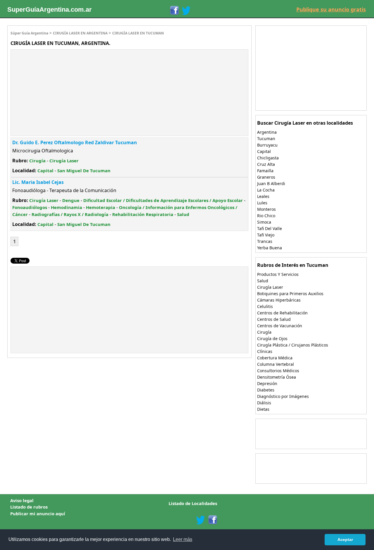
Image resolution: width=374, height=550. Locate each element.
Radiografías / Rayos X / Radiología (70, 214)
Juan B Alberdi (271, 183)
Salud (183, 214)
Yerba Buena (269, 247)
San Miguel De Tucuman (83, 170)
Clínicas (264, 351)
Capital (45, 170)
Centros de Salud (274, 319)
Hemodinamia (66, 207)
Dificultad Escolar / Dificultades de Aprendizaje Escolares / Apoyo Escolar (163, 200)
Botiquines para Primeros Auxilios (290, 293)
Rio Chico (266, 215)
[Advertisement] (60, 92)
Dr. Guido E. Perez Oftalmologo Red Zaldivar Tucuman (74, 142)
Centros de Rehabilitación (282, 313)
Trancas (264, 241)
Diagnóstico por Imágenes (283, 396)
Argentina (267, 132)
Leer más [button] (182, 539)
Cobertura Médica (274, 358)
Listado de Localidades (193, 503)
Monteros (266, 209)
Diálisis (264, 402)
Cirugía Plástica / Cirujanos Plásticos (292, 345)
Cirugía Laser (64, 160)
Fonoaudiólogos (29, 207)
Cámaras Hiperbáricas (279, 300)
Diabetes (265, 390)
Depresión (267, 383)
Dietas (263, 409)
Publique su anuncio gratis (331, 9)
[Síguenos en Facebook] (174, 10)
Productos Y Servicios (278, 274)
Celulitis (265, 306)
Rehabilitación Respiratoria (142, 214)
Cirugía (37, 160)
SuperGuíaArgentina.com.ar (49, 9)
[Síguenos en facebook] (212, 520)
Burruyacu (267, 145)
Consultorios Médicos (278, 370)
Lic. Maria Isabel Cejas (38, 182)
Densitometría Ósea (276, 377)
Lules (262, 203)
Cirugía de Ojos (272, 338)
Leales (263, 196)
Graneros (266, 177)
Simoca (264, 222)
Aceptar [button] (345, 539)
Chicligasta (268, 158)
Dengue (70, 200)
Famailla (265, 170)
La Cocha (266, 190)
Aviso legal (22, 500)
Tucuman (266, 138)
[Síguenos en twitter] (200, 520)
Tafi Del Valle (269, 228)
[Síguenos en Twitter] (186, 10)
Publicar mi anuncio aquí (37, 513)
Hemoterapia (100, 207)
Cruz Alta (266, 164)
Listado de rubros (29, 507)
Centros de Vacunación (279, 325)
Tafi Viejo (265, 235)
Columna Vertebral (275, 364)
